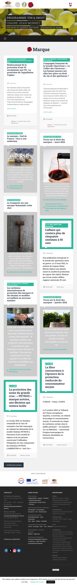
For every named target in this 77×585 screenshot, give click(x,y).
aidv (29, 521)
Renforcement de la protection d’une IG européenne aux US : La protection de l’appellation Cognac (20, 69)
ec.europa (36, 526)
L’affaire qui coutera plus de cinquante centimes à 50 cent (55, 236)
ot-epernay (31, 541)
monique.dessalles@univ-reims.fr (14, 516)
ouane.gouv (43, 512)
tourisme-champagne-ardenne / (38, 539)
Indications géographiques (16, 60)
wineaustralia (32, 498)
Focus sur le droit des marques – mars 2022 (54, 140)
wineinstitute (33, 502)
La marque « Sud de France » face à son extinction (17, 138)
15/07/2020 (49, 445)
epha (33, 521)
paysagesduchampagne (35, 543)
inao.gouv (31, 512)
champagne (31, 509)
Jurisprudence (62, 59)
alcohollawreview (33, 517)
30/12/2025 (12, 116)
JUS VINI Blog (48, 60)
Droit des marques (19, 59)
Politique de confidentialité (12, 539)
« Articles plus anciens (14, 465)
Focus (59, 137)
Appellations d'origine (15, 133)
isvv (36, 512)
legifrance (37, 534)
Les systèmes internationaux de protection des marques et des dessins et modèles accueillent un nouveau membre (20, 294)
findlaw (30, 534)
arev (41, 526)
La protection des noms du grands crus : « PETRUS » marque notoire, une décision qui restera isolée (20, 398)
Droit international (14, 283)
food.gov (31, 504)
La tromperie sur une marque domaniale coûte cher (19, 205)
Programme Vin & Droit (26, 18)
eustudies (44, 521)
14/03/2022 (49, 287)
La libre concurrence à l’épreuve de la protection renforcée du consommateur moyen (55, 377)
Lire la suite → (12, 108)
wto (45, 526)
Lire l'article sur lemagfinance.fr (16, 187)
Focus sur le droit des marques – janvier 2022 (55, 301)
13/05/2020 (12, 455)
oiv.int (30, 526)
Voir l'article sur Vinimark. (56, 200)
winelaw (46, 498)
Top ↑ (71, 580)
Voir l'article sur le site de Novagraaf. (20, 371)
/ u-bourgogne (39, 509)
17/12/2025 (49, 119)
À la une (10, 59)
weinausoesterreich (35, 500)
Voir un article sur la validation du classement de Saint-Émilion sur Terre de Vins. (56, 207)
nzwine (40, 498)
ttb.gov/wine (42, 502)
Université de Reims (36, 580)
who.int (50, 526)
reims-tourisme (40, 541)
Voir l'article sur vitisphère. (20, 272)
